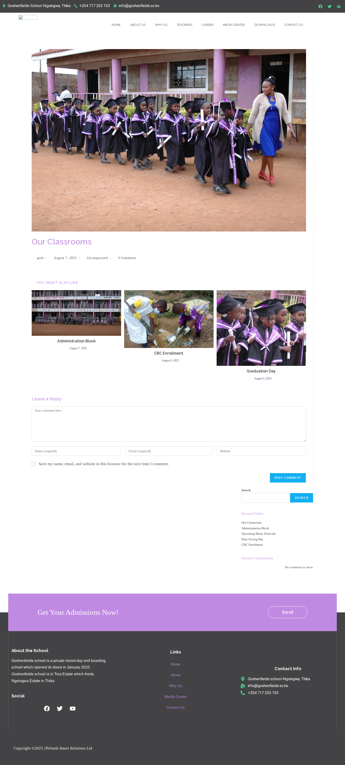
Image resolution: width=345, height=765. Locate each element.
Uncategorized (97, 258)
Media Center (234, 25)
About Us (138, 25)
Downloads (264, 25)
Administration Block (76, 341)
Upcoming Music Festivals (259, 533)
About (175, 675)
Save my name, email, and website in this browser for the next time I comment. (104, 464)
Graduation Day (261, 371)
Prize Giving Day (252, 539)
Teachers (184, 25)
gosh (40, 258)
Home (116, 25)
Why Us (161, 25)
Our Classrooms (251, 522)
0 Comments (127, 258)
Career (208, 25)
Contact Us (293, 25)
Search (246, 490)
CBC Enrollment (168, 353)
